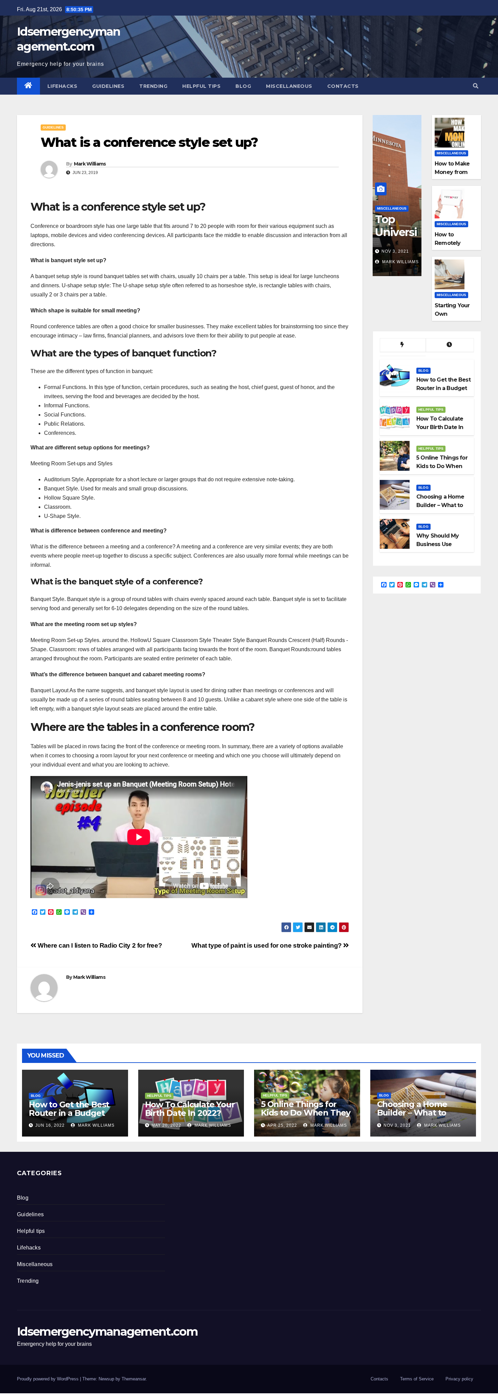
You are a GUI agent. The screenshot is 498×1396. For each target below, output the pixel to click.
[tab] (403, 345)
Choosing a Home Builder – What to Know (412, 1112)
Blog (243, 86)
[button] (475, 86)
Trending (153, 86)
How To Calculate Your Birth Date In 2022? (190, 1109)
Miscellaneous (289, 86)
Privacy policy (459, 1378)
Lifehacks (62, 86)
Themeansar (134, 1378)
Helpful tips (201, 86)
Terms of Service (417, 1378)
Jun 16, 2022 (50, 1125)
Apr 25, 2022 (282, 1125)
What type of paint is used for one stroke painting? (267, 945)
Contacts (343, 86)
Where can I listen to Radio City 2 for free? (99, 945)
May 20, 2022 (166, 1125)
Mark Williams (90, 164)
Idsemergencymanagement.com (107, 1331)
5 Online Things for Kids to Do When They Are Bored (305, 1112)
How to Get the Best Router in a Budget (69, 1109)
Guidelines (108, 86)
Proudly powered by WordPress (48, 1378)
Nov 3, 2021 (395, 251)
